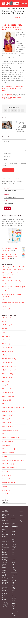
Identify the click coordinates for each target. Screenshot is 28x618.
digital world (9, 97)
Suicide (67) (6, 471)
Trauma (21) (6, 479)
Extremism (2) (7, 377)
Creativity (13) (7, 347)
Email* (5, 201)
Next (22, 18)
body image (19, 95)
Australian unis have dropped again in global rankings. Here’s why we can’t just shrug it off (14, 289)
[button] (3, 126)
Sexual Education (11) (9, 452)
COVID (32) (6, 344)
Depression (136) (8, 355)
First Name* (7, 188)
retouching (19, 97)
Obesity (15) (6, 419)
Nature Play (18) (8, 415)
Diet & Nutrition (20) (9, 359)
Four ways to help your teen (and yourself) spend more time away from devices (13, 275)
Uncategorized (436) (9, 483)
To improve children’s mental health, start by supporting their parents (12, 297)
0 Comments (8, 98)
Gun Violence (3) (8, 392)
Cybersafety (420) (8, 351)
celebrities (4, 97)
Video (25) (6, 486)
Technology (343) (8, 475)
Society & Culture (5, 95)
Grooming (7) (7, 389)
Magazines (14, 97)
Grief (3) (5, 385)
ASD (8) (5, 321)
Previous (17, 18)
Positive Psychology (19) (10, 430)
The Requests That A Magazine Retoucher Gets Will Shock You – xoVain (12, 89)
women (3, 98)
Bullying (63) (7, 329)
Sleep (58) (6, 456)
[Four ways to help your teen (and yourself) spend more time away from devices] (7, 125)
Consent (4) (6, 340)
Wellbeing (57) (7, 494)
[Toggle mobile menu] (26, 3)
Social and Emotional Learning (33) (13, 460)
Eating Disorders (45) (9, 370)
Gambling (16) (7, 381)
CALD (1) (5, 332)
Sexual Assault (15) (9, 449)
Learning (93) (7, 400)
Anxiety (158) (7, 317)
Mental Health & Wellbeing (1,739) (13, 407)
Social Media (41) (8, 464)
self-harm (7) (7, 445)
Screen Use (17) (8, 441)
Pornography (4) (8, 426)
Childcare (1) (7, 336)
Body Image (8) (7, 325)
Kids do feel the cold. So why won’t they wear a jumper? (14, 565)
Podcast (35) (7, 422)
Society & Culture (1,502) (10, 468)
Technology (12, 95)
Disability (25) (7, 362)
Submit (7, 208)
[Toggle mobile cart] (23, 3)
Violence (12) (7, 490)
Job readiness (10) (8, 396)
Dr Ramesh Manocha (8, 94)
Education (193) (8, 374)
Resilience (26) (7, 434)
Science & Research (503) (11, 437)
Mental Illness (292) (9, 411)
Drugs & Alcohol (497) (10, 366)
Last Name (6, 194)
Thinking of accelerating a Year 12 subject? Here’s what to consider (14, 528)
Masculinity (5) (7, 404)
